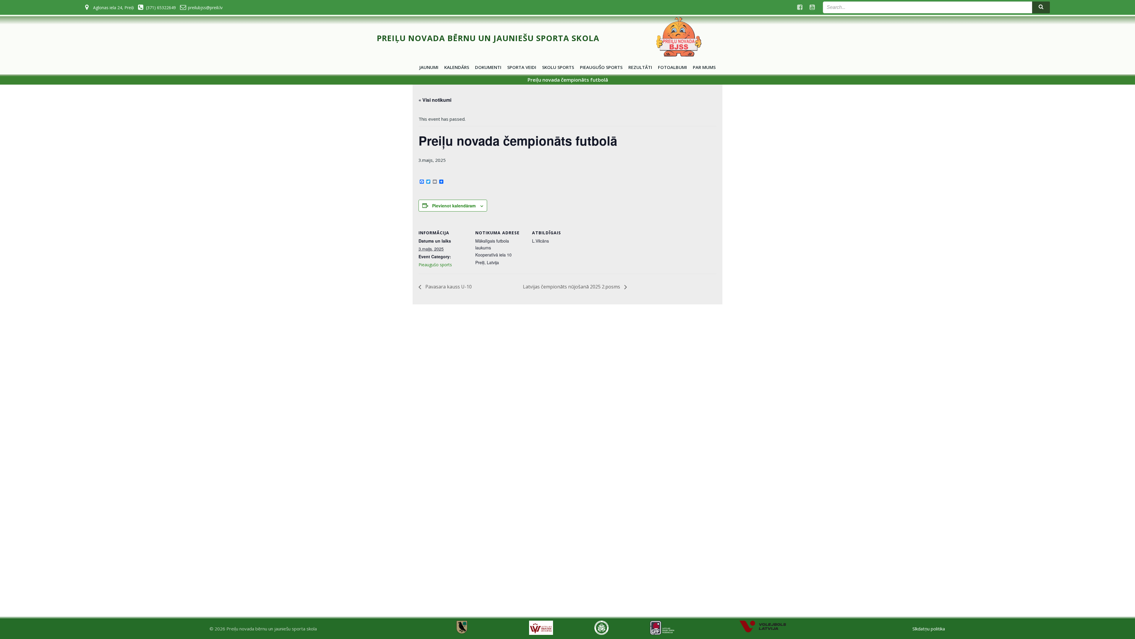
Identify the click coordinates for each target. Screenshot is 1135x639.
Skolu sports (558, 67)
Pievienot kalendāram (454, 206)
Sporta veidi (521, 67)
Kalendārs (456, 67)
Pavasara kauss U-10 (448, 286)
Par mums (704, 67)
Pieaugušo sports (601, 67)
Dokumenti (488, 67)
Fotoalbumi (672, 67)
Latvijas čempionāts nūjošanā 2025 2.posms (572, 286)
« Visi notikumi (435, 99)
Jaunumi (428, 67)
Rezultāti (640, 67)
